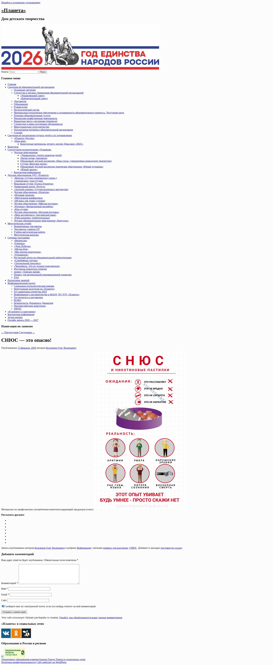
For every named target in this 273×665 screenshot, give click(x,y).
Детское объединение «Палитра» (31, 192)
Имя (4, 588)
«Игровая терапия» (24, 195)
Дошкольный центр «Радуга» (30, 186)
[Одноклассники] (9, 523)
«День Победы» (22, 246)
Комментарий (9, 583)
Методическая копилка (26, 235)
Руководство (20, 107)
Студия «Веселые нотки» (33, 163)
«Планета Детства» (24, 138)
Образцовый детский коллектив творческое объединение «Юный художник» (61, 166)
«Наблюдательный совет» (34, 98)
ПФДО (17, 308)
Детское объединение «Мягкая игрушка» (36, 203)
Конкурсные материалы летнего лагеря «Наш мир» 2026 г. (51, 144)
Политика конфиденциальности (18, 662)
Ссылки (18, 132)
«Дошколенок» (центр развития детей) (41, 155)
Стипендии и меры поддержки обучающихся (38, 124)
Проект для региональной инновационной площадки (43, 274)
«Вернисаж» (20, 240)
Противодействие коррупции (30, 306)
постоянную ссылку (171, 548)
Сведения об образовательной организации (31, 87)
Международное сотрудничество (31, 127)
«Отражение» (21, 254)
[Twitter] (9, 526)
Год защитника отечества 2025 (30, 291)
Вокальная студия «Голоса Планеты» (34, 183)
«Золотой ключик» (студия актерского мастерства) (41, 189)
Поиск (4, 71)
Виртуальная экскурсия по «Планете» (34, 289)
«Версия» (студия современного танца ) (35, 178)
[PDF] (9, 542)
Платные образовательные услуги (32, 115)
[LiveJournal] (9, 530)
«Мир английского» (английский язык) (35, 215)
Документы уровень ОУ (27, 229)
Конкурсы (13, 146)
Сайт (4, 600)
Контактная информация (27, 172)
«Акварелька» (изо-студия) (28, 181)
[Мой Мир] (9, 536)
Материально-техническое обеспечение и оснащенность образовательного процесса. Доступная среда (69, 112)
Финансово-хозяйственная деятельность (35, 118)
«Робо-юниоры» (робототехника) (32, 217)
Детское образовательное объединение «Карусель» (41, 220)
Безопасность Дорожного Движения (33, 303)
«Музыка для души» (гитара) (29, 200)
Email (5, 594)
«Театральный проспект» (27, 263)
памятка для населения (115, 548)
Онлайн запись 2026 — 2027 (23, 320)
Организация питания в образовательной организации (43, 129)
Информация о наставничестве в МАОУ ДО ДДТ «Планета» (46, 294)
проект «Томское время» (27, 271)
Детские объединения (25, 152)
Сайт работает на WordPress (51, 662)
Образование (21, 104)
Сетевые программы (19, 237)
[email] (9, 539)
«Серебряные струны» (26, 260)
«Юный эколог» (29, 169)
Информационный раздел (21, 283)
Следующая (27, 332)
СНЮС (133, 548)
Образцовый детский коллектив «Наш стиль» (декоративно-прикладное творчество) (66, 161)
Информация (84, 548)
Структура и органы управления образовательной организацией (49, 92)
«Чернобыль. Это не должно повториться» (37, 266)
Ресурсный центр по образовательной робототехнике (43, 257)
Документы (20, 101)
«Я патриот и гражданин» (22, 311)
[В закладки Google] (9, 533)
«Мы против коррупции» (27, 252)
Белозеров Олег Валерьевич (61, 348)
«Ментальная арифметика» (28, 198)
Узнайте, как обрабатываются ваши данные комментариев (90, 617)
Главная (12, 84)
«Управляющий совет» (32, 95)
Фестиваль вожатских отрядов (30, 269)
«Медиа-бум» (21, 249)
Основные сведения (25, 90)
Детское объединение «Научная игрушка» (36, 212)
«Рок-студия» (21, 209)
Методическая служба (19, 223)
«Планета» (13, 10)
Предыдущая (9, 332)
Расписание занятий (18, 280)
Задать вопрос (15, 317)
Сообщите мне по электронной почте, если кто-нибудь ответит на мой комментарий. (50, 606)
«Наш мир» (20, 141)
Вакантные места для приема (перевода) (35, 121)
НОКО (17, 300)
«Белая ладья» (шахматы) (33, 158)
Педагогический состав (26, 109)
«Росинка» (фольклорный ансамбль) (33, 206)
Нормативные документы (28, 226)
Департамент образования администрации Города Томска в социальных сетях (43, 659)
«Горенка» (19, 243)
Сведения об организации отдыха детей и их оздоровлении (40, 135)
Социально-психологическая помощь (34, 286)
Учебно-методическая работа (29, 232)
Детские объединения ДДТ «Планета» (28, 175)
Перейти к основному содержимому (20, 2)
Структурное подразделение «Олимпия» (30, 149)
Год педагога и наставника (28, 297)
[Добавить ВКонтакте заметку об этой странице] (9, 520)
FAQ (16, 277)
